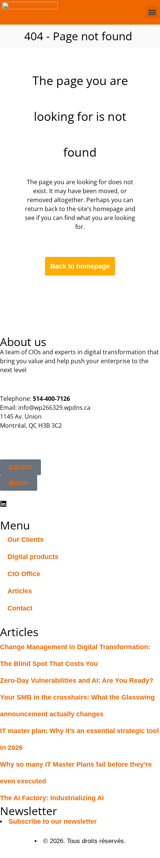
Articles (19, 591)
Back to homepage (80, 266)
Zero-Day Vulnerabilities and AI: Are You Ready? (76, 680)
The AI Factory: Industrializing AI (52, 798)
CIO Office (23, 574)
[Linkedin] (3, 503)
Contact (19, 608)
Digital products (32, 556)
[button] (152, 12)
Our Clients (25, 539)
